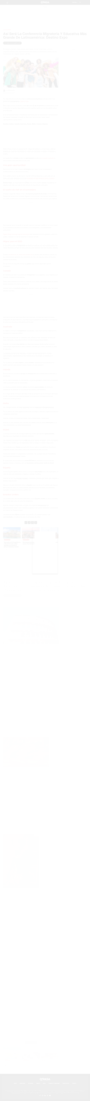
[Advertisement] (45, 552)
